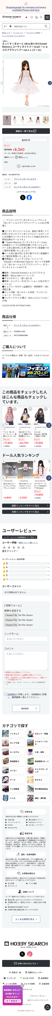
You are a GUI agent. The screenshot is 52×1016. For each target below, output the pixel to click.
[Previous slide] (2, 83)
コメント (9, 648)
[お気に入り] (31, 17)
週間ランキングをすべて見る (25, 505)
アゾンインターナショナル (25, 179)
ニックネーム (11, 633)
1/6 (15, 183)
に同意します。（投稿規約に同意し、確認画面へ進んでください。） (27, 696)
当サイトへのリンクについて (38, 1000)
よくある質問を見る (24, 919)
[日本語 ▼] (26, 17)
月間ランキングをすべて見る (25, 511)
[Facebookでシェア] (29, 197)
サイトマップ (26, 1004)
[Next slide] (50, 83)
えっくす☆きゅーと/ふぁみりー (27, 186)
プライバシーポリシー (38, 996)
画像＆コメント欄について (28, 542)
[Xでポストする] (22, 197)
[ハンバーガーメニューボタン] (47, 17)
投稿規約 (11, 694)
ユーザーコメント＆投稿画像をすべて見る (19, 537)
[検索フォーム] (41, 17)
